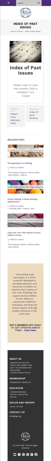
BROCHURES (15, 370)
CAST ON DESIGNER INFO (21, 368)
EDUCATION (16, 388)
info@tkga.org (15, 416)
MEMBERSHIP (17, 378)
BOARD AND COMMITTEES (21, 365)
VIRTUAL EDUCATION (19, 394)
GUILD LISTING (16, 407)
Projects (23, 175)
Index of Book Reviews (34, 113)
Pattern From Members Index (15, 116)
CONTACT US (17, 412)
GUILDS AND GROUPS (22, 402)
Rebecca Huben (16, 167)
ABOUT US (15, 358)
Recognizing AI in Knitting (20, 163)
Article (19, 31)
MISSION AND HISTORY (19, 363)
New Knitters (13, 175)
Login (25, 85)
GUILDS (13, 397)
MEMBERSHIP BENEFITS (20, 382)
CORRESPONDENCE (18, 392)
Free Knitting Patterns (17, 172)
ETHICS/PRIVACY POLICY (20, 373)
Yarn (32, 208)
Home (13, 31)
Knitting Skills (33, 172)
